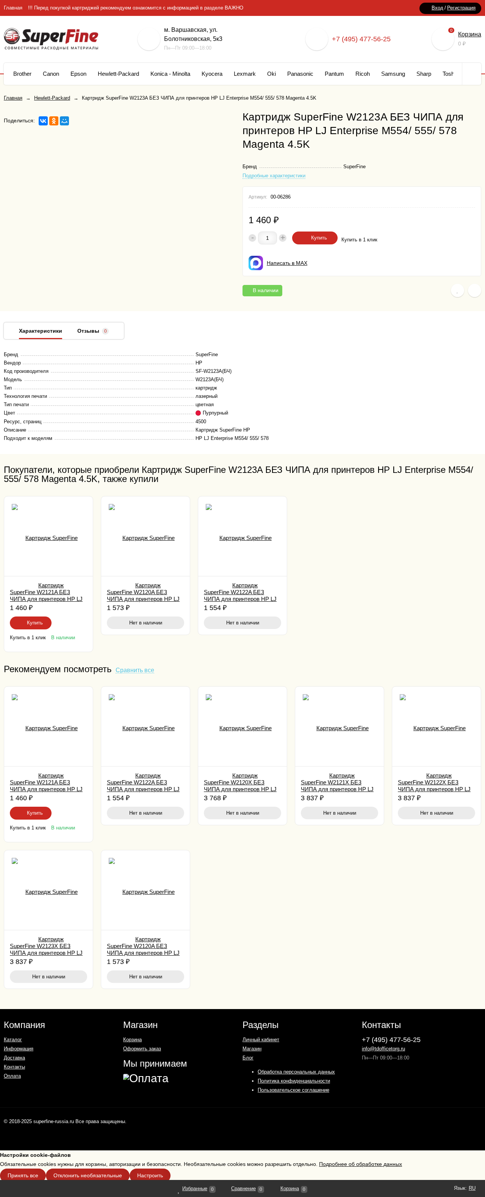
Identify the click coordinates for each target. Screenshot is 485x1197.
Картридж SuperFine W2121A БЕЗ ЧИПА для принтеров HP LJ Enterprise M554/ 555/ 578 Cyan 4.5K (46, 599)
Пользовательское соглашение (293, 1090)
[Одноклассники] (53, 120)
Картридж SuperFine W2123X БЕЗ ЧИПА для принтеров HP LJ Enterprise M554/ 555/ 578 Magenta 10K (46, 953)
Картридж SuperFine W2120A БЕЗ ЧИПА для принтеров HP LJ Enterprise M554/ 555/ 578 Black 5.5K (143, 599)
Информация (18, 1048)
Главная (13, 8)
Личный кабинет (260, 1039)
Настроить (150, 1175)
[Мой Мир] (64, 120)
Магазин (251, 1048)
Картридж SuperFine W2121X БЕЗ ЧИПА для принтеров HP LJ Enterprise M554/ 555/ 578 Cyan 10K (337, 789)
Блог (247, 1058)
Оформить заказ (142, 1048)
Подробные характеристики (273, 175)
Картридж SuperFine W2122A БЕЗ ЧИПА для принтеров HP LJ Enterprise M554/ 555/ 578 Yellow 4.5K (240, 599)
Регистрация (461, 8)
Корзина (469, 34)
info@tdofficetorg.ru (383, 1048)
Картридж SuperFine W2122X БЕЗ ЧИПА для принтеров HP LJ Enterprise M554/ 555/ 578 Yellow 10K (434, 789)
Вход (437, 8)
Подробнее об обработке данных (360, 1164)
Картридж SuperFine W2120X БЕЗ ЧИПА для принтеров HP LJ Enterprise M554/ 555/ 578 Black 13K (240, 789)
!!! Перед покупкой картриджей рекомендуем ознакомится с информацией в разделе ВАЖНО (135, 8)
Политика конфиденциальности (294, 1081)
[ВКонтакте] (43, 120)
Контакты (14, 1067)
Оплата (12, 1076)
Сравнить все (135, 670)
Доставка (14, 1058)
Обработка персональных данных (296, 1072)
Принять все (23, 1175)
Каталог (13, 1039)
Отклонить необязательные (87, 1175)
